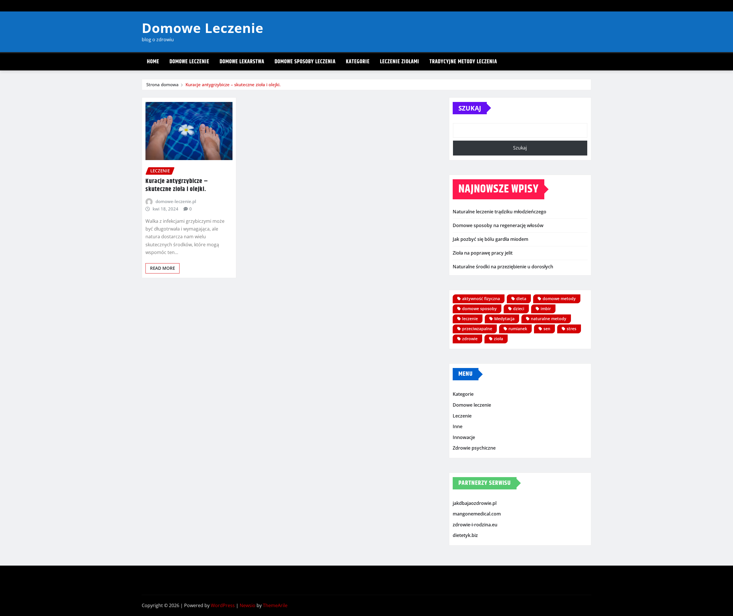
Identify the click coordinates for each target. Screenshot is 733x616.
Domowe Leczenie (202, 28)
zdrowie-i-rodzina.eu (475, 524)
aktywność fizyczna (481, 298)
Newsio (247, 605)
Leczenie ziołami (399, 62)
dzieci (518, 308)
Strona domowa (162, 84)
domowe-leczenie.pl (175, 201)
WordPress (223, 605)
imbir (546, 308)
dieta (521, 298)
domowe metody (559, 298)
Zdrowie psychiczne (474, 448)
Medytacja (504, 318)
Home (153, 62)
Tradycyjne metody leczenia (463, 62)
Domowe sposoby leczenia (305, 62)
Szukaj (469, 108)
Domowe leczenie (189, 62)
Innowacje (464, 437)
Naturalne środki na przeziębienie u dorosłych (503, 266)
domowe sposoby (479, 308)
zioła (498, 338)
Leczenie (462, 416)
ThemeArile (275, 605)
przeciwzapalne (477, 328)
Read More (162, 268)
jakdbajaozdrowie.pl (474, 503)
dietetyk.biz (465, 535)
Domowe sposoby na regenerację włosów (498, 225)
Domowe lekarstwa (242, 62)
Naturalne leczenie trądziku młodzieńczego (499, 211)
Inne (457, 426)
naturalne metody (548, 318)
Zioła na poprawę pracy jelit (483, 253)
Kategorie (358, 62)
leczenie (470, 318)
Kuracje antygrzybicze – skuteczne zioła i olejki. (233, 84)
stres (571, 328)
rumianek (518, 328)
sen (546, 328)
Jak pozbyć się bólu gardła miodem (490, 239)
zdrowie (470, 338)
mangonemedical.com (477, 514)
